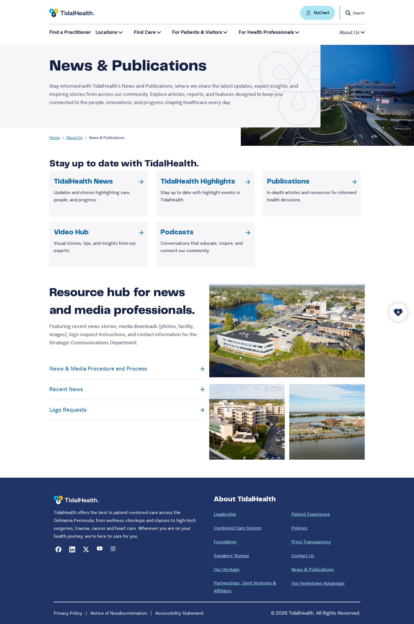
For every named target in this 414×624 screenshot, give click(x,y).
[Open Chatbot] (398, 312)
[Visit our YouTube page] (99, 549)
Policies (299, 528)
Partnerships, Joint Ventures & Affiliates (245, 587)
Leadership (225, 514)
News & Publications (312, 569)
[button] (317, 13)
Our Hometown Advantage (318, 583)
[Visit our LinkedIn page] (72, 549)
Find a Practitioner (70, 32)
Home (54, 137)
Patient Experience (310, 514)
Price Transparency (311, 541)
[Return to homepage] (76, 500)
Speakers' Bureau (231, 555)
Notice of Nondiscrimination (118, 613)
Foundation (225, 541)
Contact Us (302, 555)
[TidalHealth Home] (71, 12)
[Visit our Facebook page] (58, 549)
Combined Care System (237, 528)
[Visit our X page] (86, 549)
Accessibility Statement (179, 613)
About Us (74, 137)
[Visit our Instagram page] (113, 549)
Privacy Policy (68, 613)
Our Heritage (227, 569)
